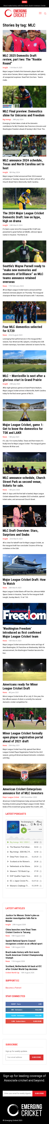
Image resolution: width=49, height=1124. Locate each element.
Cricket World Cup (12, 973)
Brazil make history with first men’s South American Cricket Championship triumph (24, 955)
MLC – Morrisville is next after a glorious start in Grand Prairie (24, 378)
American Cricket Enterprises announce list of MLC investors (23, 791)
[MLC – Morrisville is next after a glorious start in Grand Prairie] (24, 361)
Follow (38, 1010)
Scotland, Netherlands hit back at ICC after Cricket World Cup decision (24, 967)
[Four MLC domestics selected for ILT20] (24, 312)
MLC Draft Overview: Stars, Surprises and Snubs (20, 533)
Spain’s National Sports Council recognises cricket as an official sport (24, 942)
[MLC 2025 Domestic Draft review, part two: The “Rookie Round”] (24, 41)
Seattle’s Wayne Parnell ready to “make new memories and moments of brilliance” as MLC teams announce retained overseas (24, 274)
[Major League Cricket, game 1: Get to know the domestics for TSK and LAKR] (24, 410)
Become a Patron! (13, 988)
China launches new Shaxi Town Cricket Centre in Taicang (21, 931)
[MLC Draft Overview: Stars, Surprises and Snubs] (24, 516)
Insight (5, 67)
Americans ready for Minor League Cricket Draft (20, 686)
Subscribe (37, 1021)
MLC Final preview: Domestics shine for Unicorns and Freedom (24, 113)
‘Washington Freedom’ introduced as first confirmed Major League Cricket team (22, 632)
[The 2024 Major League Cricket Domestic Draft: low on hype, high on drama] (24, 199)
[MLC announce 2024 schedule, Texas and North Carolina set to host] (24, 146)
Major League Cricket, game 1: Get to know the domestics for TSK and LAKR (23, 429)
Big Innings (7, 119)
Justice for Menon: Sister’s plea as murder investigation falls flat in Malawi (22, 918)
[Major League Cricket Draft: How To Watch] (24, 565)
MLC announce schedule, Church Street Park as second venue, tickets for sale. (24, 482)
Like (40, 1004)
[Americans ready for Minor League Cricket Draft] (24, 670)
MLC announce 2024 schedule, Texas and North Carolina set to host (23, 164)
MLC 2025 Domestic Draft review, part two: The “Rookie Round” (22, 59)
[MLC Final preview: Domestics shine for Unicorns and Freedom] (24, 97)
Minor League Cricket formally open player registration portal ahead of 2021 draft (23, 737)
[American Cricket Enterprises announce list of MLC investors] (24, 774)
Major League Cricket (11, 797)
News (5, 286)
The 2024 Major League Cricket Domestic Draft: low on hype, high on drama (23, 217)
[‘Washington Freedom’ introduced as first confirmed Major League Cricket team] (24, 614)
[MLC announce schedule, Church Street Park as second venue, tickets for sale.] (24, 463)
